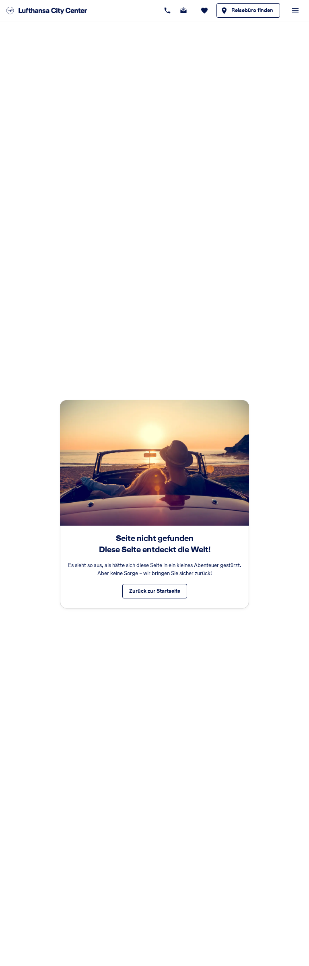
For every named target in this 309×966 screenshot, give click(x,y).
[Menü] (295, 10)
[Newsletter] (183, 10)
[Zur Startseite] (49, 10)
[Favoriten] (204, 10)
